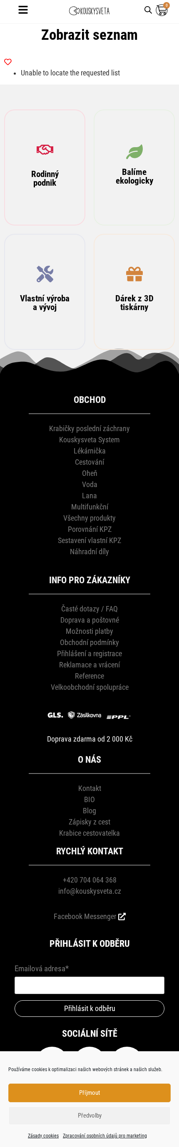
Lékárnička (90, 450)
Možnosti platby (89, 631)
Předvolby (90, 1115)
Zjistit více (45, 202)
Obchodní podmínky (89, 642)
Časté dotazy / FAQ (89, 608)
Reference (89, 676)
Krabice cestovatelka (89, 833)
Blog (89, 810)
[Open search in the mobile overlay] (148, 9)
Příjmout (89, 1092)
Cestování (89, 462)
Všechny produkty (89, 518)
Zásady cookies (43, 1136)
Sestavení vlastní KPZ (89, 540)
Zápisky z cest (89, 821)
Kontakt (89, 788)
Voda (89, 484)
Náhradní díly (89, 551)
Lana (89, 495)
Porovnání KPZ (90, 529)
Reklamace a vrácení (89, 664)
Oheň (89, 473)
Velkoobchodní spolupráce (90, 687)
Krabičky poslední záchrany (89, 428)
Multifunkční (89, 506)
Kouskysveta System (89, 439)
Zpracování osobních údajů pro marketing (105, 1136)
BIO (89, 799)
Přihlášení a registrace (89, 653)
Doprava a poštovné (89, 620)
